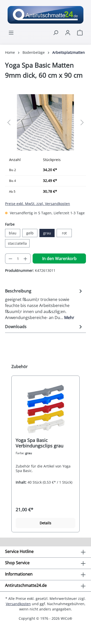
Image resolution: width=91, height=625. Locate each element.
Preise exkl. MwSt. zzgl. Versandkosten (37, 203)
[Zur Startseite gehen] (45, 15)
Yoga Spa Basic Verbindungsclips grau (39, 442)
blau (12, 233)
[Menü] (11, 33)
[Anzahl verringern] (10, 258)
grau (47, 233)
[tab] (44, 304)
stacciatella (17, 243)
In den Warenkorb (59, 258)
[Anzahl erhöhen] (25, 258)
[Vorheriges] (9, 122)
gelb (30, 233)
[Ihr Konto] (68, 33)
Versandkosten (18, 603)
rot (64, 233)
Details (45, 522)
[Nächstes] (82, 122)
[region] (45, 122)
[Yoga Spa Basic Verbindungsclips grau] (45, 408)
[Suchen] (56, 33)
